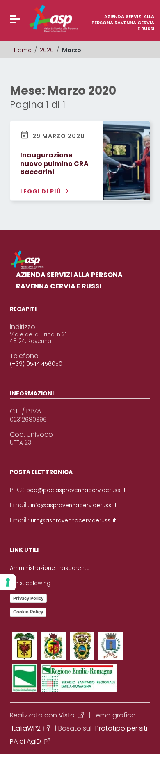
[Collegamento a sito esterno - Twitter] (53, 646)
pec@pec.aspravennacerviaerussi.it (76, 490)
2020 (47, 50)
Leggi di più (41, 191)
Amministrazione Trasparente (50, 568)
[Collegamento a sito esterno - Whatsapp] (79, 678)
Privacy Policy (28, 598)
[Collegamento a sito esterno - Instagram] (110, 646)
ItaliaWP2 (26, 728)
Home (23, 50)
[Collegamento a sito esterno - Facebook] (24, 646)
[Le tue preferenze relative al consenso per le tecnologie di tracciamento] (8, 582)
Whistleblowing (30, 583)
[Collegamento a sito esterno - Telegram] (24, 678)
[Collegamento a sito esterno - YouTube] (82, 646)
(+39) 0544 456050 (36, 364)
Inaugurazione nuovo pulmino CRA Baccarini (54, 163)
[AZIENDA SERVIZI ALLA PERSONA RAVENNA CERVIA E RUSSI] (38, 18)
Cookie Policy (28, 612)
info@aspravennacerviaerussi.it (74, 505)
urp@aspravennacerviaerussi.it (73, 520)
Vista (67, 715)
